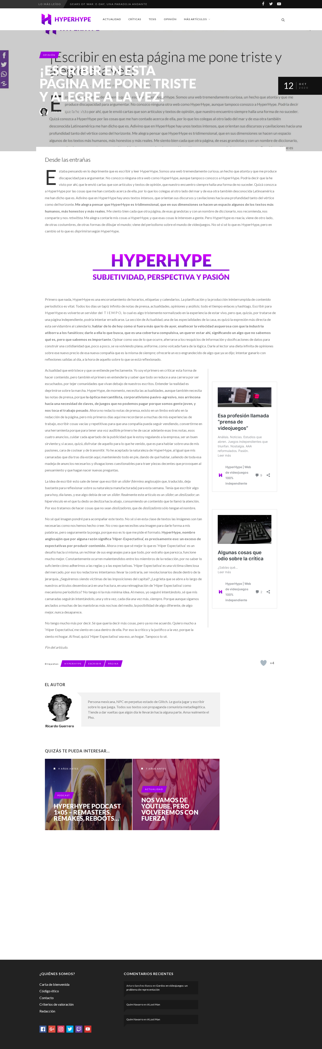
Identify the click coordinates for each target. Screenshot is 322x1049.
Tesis (152, 19)
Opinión (170, 19)
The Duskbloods (84, 8)
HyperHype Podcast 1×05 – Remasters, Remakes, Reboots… (87, 812)
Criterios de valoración (56, 1004)
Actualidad (112, 19)
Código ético (49, 991)
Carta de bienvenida (54, 984)
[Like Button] (263, 663)
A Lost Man (153, 1004)
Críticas (134, 19)
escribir (94, 663)
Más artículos (195, 19)
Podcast (63, 795)
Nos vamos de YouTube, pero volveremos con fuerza (169, 809)
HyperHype (73, 663)
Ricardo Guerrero (73, 112)
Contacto (46, 998)
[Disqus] (132, 894)
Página (113, 663)
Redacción (47, 1011)
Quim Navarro (134, 1004)
